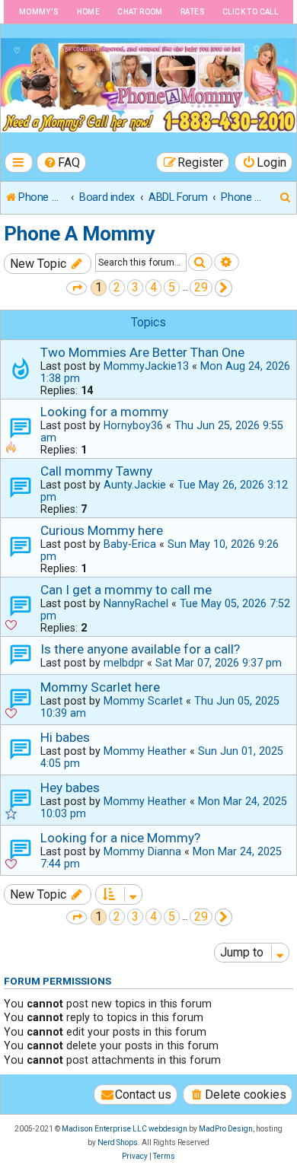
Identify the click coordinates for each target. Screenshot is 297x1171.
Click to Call (250, 12)
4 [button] (153, 287)
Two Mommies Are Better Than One (142, 352)
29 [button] (201, 287)
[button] (76, 288)
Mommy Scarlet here (100, 687)
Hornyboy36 (133, 425)
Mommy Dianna (142, 851)
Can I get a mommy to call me (126, 589)
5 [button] (171, 287)
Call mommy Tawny (96, 471)
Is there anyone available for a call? (140, 649)
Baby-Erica (130, 544)
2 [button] (116, 287)
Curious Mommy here (101, 530)
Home (89, 12)
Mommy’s (39, 12)
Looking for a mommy (104, 411)
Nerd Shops (117, 1142)
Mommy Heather (145, 751)
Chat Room (140, 12)
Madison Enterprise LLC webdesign (124, 1129)
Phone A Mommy (79, 233)
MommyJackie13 (146, 366)
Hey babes (70, 787)
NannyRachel (136, 603)
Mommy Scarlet (143, 701)
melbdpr (124, 663)
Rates (192, 12)
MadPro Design (226, 1129)
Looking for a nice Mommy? (120, 837)
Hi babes (65, 737)
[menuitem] (62, 162)
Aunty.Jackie (135, 485)
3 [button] (135, 287)
